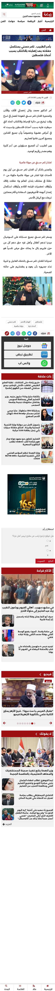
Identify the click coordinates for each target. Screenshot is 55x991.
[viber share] (12, 102)
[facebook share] (29, 102)
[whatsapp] (7, 333)
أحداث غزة (32, 326)
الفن (43, 30)
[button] (50, 723)
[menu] (4, 14)
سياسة (21, 21)
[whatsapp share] (18, 102)
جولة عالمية (18, 326)
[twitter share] (24, 102)
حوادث (11, 21)
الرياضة (31, 21)
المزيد (8, 824)
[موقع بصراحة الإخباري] (50, 30)
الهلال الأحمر (25, 322)
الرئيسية (49, 21)
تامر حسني (12, 322)
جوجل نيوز (24, 345)
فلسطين (38, 322)
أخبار (40, 21)
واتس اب (24, 363)
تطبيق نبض (24, 354)
